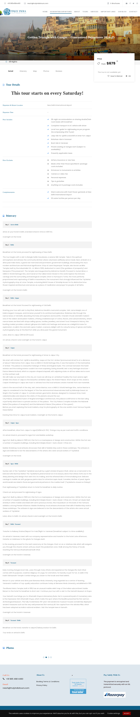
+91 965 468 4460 (14, 679)
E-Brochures (115, 3)
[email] (126, 3)
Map (35, 71)
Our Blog (122, 12)
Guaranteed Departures (61, 12)
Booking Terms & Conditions (47, 681)
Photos (46, 71)
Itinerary (23, 71)
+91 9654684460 (13, 3)
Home (45, 12)
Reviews (59, 71)
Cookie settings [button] (113, 713)
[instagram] (137, 3)
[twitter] (133, 3)
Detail (10, 71)
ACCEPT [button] (127, 713)
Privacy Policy (41, 685)
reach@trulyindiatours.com (37, 3)
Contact (133, 12)
